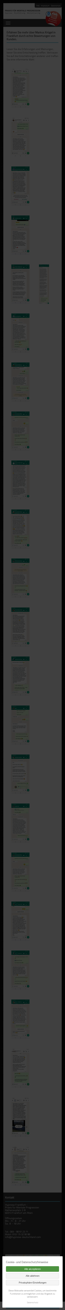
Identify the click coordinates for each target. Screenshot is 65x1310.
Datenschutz (32, 1302)
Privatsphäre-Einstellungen (32, 1282)
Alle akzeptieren (32, 1269)
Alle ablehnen (32, 1275)
